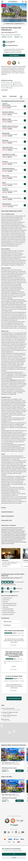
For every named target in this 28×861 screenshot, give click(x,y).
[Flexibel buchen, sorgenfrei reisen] (23, 23)
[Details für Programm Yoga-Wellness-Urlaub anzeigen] (25, 156)
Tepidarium (12, 367)
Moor (2, 425)
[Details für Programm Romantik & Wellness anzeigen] (25, 113)
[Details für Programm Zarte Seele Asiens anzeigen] (25, 149)
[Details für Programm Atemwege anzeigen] (25, 142)
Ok (14, 854)
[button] (10, 733)
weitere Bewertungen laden (14, 698)
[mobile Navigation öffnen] (2, 1)
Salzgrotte (10, 373)
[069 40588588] (23, 2)
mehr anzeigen (4, 89)
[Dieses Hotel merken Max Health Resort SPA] (3, 749)
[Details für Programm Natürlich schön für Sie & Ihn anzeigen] (25, 127)
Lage (21, 96)
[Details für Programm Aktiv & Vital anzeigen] (25, 177)
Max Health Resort (10, 763)
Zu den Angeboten (14, 55)
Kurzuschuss (4, 419)
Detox (17, 306)
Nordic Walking (21, 467)
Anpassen (14, 857)
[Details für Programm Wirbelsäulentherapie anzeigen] (25, 170)
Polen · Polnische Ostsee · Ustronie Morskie (11, 34)
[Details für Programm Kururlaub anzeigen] (25, 163)
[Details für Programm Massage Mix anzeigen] (25, 135)
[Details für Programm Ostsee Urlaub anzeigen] (25, 106)
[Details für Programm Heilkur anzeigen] (25, 184)
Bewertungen (13, 96)
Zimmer (4, 96)
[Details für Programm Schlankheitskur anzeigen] (25, 205)
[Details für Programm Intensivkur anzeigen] (25, 191)
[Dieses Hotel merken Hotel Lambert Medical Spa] (25, 5)
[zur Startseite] (12, 1)
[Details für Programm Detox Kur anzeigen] (25, 198)
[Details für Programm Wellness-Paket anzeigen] (25, 120)
